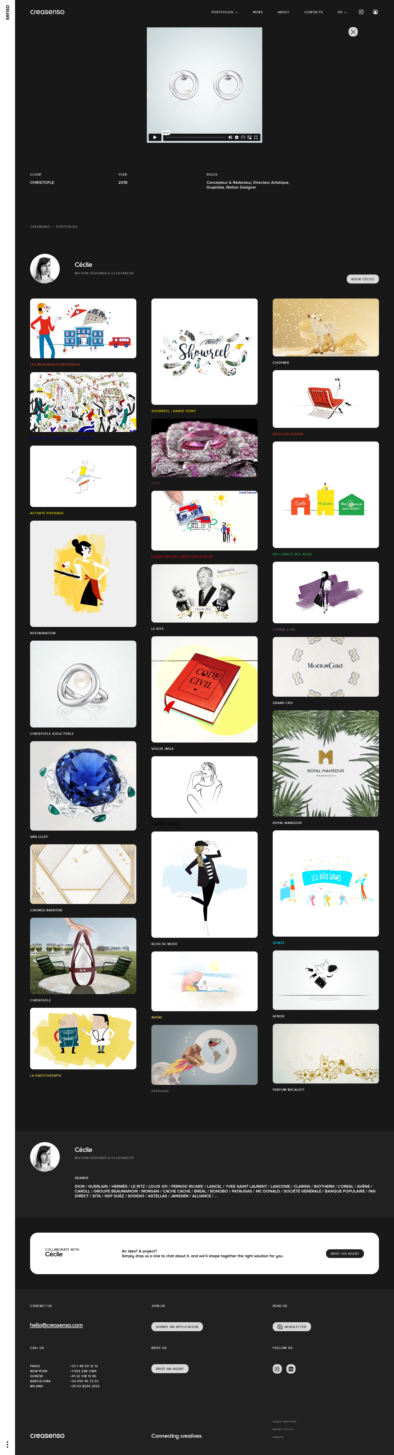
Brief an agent (170, 1369)
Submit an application (177, 1327)
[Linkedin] (291, 1369)
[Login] (375, 12)
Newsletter (295, 1327)
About (284, 12)
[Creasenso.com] (47, 12)
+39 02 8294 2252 (85, 1386)
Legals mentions (284, 1421)
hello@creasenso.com (56, 1325)
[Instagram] (361, 12)
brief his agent (345, 1253)
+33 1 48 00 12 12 (84, 1366)
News (258, 12)
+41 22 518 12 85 (83, 1376)
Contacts (313, 12)
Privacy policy (283, 1429)
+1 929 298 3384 (83, 1371)
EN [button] (340, 12)
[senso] (7, 12)
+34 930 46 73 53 (84, 1381)
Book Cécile (362, 279)
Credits (278, 1437)
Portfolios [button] (222, 12)
